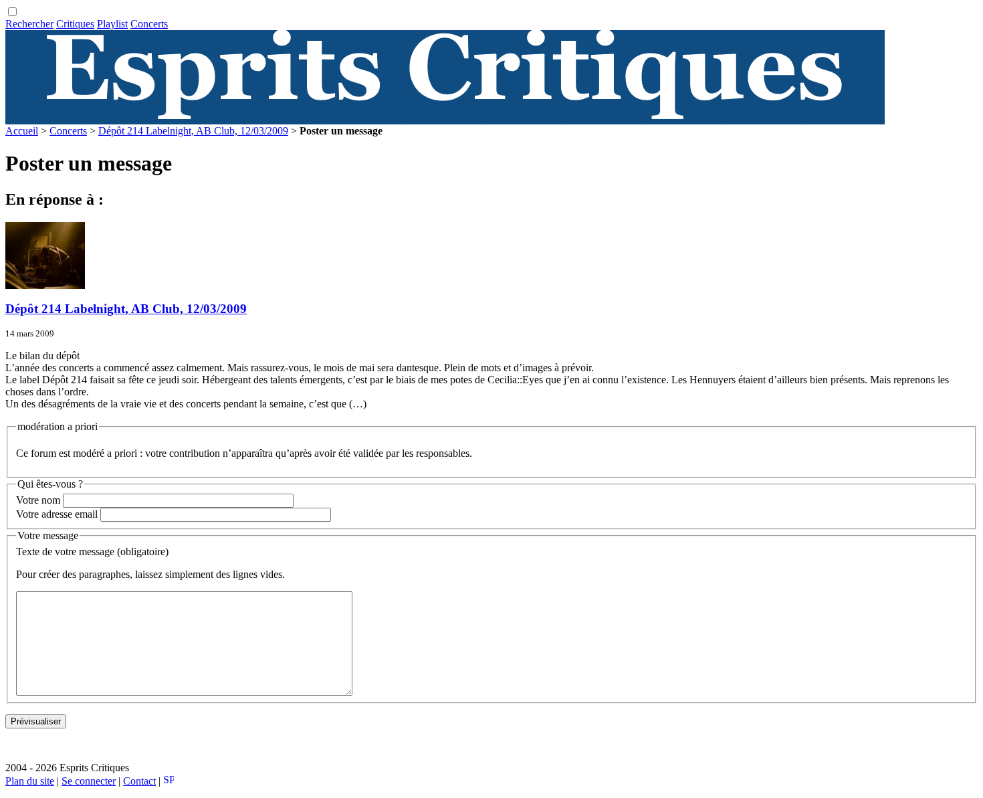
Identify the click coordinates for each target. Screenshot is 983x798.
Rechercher (29, 23)
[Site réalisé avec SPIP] (168, 781)
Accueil (21, 130)
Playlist (112, 23)
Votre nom (38, 500)
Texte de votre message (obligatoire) (92, 551)
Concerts (149, 23)
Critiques (75, 23)
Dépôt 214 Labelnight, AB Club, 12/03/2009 (193, 130)
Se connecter (89, 781)
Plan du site (29, 781)
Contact (139, 781)
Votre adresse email (57, 514)
